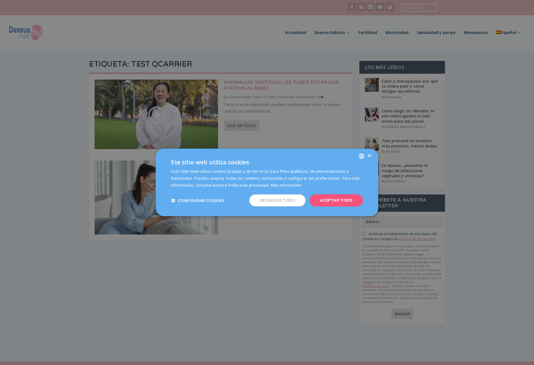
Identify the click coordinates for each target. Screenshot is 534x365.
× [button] (369, 156)
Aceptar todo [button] (336, 200)
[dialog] (267, 182)
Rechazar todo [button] (277, 200)
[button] (197, 200)
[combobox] (361, 156)
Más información (285, 185)
